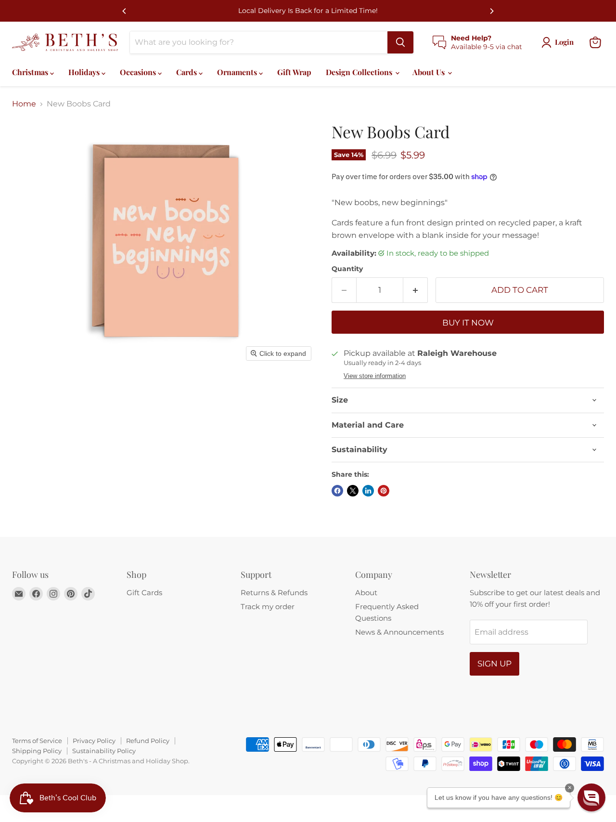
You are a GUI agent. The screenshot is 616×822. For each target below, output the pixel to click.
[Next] (491, 11)
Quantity (347, 269)
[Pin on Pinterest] (383, 490)
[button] (591, 797)
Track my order (268, 606)
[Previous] (124, 11)
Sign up (494, 663)
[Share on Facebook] (337, 490)
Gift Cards (144, 592)
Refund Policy (147, 740)
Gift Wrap (294, 72)
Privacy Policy (94, 740)
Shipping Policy (37, 751)
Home (24, 104)
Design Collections (360, 72)
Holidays (85, 72)
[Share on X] (353, 490)
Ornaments (238, 72)
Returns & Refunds (274, 592)
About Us (429, 72)
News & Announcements (399, 632)
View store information (375, 376)
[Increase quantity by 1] (415, 290)
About (366, 592)
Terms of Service (37, 740)
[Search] (400, 42)
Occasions (139, 72)
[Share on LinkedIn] (368, 490)
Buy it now (468, 322)
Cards (187, 72)
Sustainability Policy (104, 751)
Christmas (31, 72)
